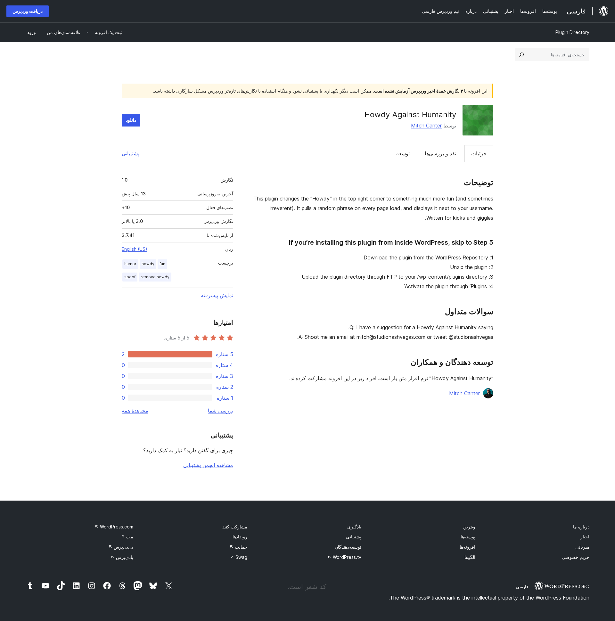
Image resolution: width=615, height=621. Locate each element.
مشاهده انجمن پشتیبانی (208, 465)
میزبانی (582, 547)
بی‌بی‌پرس (120, 547)
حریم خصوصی (575, 557)
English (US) (134, 249)
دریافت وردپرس (27, 11)
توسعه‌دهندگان (348, 547)
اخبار (584, 536)
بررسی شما (220, 410)
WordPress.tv (344, 557)
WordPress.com (113, 526)
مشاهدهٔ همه (135, 410)
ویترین (469, 526)
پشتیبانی (130, 153)
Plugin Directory (572, 32)
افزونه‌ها (467, 547)
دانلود (131, 120)
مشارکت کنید (234, 526)
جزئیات (479, 153)
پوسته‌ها (468, 536)
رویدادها (240, 536)
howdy (148, 263)
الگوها (469, 557)
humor (130, 263)
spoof (129, 276)
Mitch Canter (426, 125)
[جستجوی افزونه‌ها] (521, 54)
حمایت (238, 547)
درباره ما (581, 526)
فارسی (522, 586)
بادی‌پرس (122, 557)
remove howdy (155, 276)
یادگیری (354, 526)
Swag (238, 557)
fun (162, 263)
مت (127, 536)
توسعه (403, 153)
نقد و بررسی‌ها (440, 153)
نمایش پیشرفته (217, 295)
